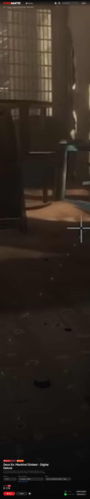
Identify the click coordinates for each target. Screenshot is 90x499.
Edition (46, 476)
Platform (5, 476)
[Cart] (59, 3)
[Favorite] (55, 3)
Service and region (22, 476)
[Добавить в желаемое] (30, 493)
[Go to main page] (12, 3)
